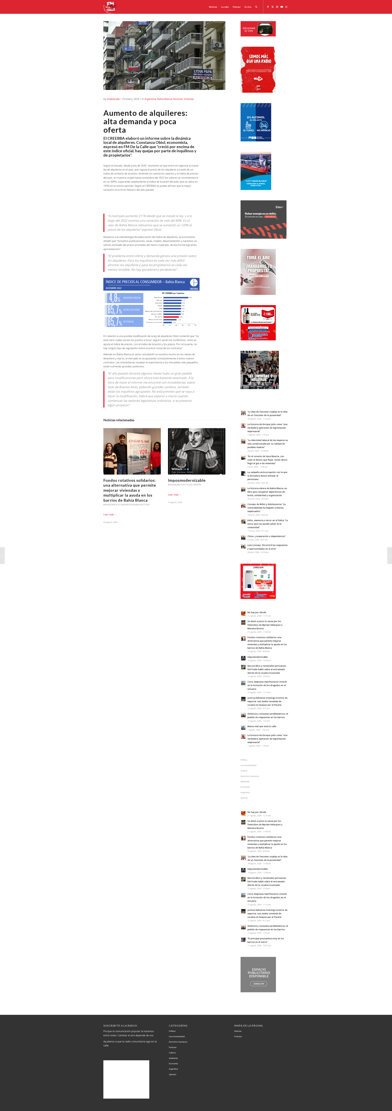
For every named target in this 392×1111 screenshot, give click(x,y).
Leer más (108, 514)
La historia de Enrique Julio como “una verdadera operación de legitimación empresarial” (267, 428)
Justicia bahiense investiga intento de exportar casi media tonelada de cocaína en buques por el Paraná (267, 701)
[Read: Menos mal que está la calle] (243, 727)
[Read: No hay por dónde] (243, 613)
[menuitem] (213, 7)
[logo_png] (110, 7)
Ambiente (245, 781)
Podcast (172, 1047)
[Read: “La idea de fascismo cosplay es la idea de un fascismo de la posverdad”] (243, 413)
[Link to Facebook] (268, 6)
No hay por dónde (256, 612)
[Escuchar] (258, 35)
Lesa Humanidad (248, 765)
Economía (245, 786)
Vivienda (189, 99)
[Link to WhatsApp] (286, 6)
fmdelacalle (113, 99)
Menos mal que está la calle (261, 726)
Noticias (178, 99)
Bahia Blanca (164, 99)
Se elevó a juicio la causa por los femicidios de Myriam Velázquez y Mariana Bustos (264, 625)
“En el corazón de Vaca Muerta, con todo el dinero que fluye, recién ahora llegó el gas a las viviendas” (267, 460)
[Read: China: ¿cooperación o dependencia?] (243, 537)
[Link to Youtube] (281, 6)
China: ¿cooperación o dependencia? (266, 536)
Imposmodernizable (187, 480)
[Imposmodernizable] (196, 451)
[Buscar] (256, 7)
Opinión (197, 484)
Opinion (244, 797)
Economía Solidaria (128, 504)
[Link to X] (272, 6)
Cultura (244, 770)
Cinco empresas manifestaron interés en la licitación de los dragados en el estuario (267, 685)
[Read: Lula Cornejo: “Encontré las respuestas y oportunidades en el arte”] (243, 546)
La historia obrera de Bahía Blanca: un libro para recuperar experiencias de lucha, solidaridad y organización (267, 492)
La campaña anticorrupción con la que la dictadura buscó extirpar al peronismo (267, 476)
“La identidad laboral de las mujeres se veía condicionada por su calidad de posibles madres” (267, 444)
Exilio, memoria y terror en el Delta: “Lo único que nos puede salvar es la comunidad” (267, 524)
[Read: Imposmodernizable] (243, 658)
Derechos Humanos (250, 776)
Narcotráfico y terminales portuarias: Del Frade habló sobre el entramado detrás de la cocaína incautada (266, 669)
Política (244, 759)
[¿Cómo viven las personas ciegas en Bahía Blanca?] (2, 555)
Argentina (150, 99)
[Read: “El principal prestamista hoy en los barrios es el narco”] (243, 940)
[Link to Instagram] (277, 6)
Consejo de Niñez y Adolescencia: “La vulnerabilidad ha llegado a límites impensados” (266, 508)
